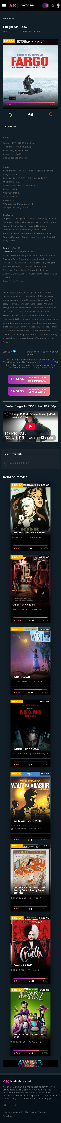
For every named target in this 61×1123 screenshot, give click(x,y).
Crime (12, 281)
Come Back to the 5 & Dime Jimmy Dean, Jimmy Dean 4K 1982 (30, 890)
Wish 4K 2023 (21, 676)
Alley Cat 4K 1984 (24, 604)
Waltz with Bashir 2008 (27, 821)
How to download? (12, 1112)
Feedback (8, 1116)
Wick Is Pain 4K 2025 (26, 749)
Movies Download (20, 1081)
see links (48, 362)
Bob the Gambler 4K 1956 (29, 532)
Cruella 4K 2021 (22, 965)
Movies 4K (9, 18)
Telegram (21, 351)
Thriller (19, 281)
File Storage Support (35, 1112)
